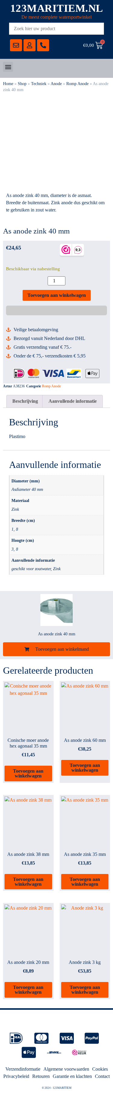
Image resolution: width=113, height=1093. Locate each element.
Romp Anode (77, 83)
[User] (30, 45)
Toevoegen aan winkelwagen (56, 295)
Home (8, 83)
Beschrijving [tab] (25, 401)
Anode (56, 83)
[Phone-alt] (43, 45)
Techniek (38, 83)
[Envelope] (16, 45)
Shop (22, 83)
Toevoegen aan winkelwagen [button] (28, 773)
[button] (8, 67)
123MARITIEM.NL (56, 8)
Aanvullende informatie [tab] (73, 401)
